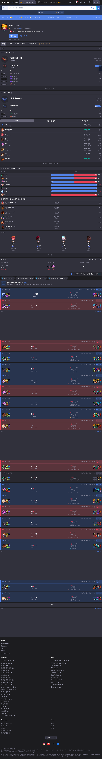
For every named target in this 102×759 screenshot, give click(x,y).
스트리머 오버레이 (7, 716)
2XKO (3, 696)
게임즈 (3, 704)
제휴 (52, 723)
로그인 (96, 2)
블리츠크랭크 (8, 129)
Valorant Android (56, 670)
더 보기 (51, 605)
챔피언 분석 (6, 17)
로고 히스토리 (5, 653)
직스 (6, 153)
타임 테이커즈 (5, 699)
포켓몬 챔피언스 (6, 668)
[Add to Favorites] (23, 25)
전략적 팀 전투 (5, 663)
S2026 (17, 121)
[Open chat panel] (100, 68)
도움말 (3, 728)
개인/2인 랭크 (51, 121)
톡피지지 (4, 708)
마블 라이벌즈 (5, 682)
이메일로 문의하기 (7, 730)
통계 (58, 17)
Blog (2, 648)
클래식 (28, 17)
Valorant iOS (55, 673)
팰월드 (3, 665)
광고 (52, 726)
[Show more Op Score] (99, 274)
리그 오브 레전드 (28, 2)
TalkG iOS (54, 682)
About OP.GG (5, 643)
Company (4, 646)
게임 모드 (18, 17)
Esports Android (56, 684)
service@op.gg (33, 752)
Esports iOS (54, 687)
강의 (75, 17)
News (3, 651)
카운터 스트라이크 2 (7, 689)
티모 (6, 148)
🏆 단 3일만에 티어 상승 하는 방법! (59, 12)
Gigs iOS (53, 677)
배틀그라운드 (5, 673)
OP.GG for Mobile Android (59, 661)
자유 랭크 (85, 121)
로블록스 (4, 675)
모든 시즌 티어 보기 (50, 88)
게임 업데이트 (66, 17)
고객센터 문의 (5, 733)
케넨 (6, 143)
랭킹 (43, 17)
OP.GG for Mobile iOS (57, 663)
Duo (2, 706)
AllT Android (55, 665)
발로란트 (4, 670)
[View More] (70, 2)
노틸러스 (7, 158)
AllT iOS (53, 668)
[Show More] (76, 2)
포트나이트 (4, 692)
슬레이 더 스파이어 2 (7, 687)
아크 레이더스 (5, 684)
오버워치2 (4, 677)
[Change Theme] (85, 2)
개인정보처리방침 (6, 723)
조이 (6, 134)
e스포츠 (3, 711)
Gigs (2, 713)
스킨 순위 (37, 17)
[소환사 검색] (93, 8)
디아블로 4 (4, 694)
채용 (52, 728)
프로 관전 (51, 17)
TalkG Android (55, 680)
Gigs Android (55, 675)
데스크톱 (4, 701)
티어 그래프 (24, 36)
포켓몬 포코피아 (6, 680)
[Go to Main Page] (5, 2)
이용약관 (4, 726)
